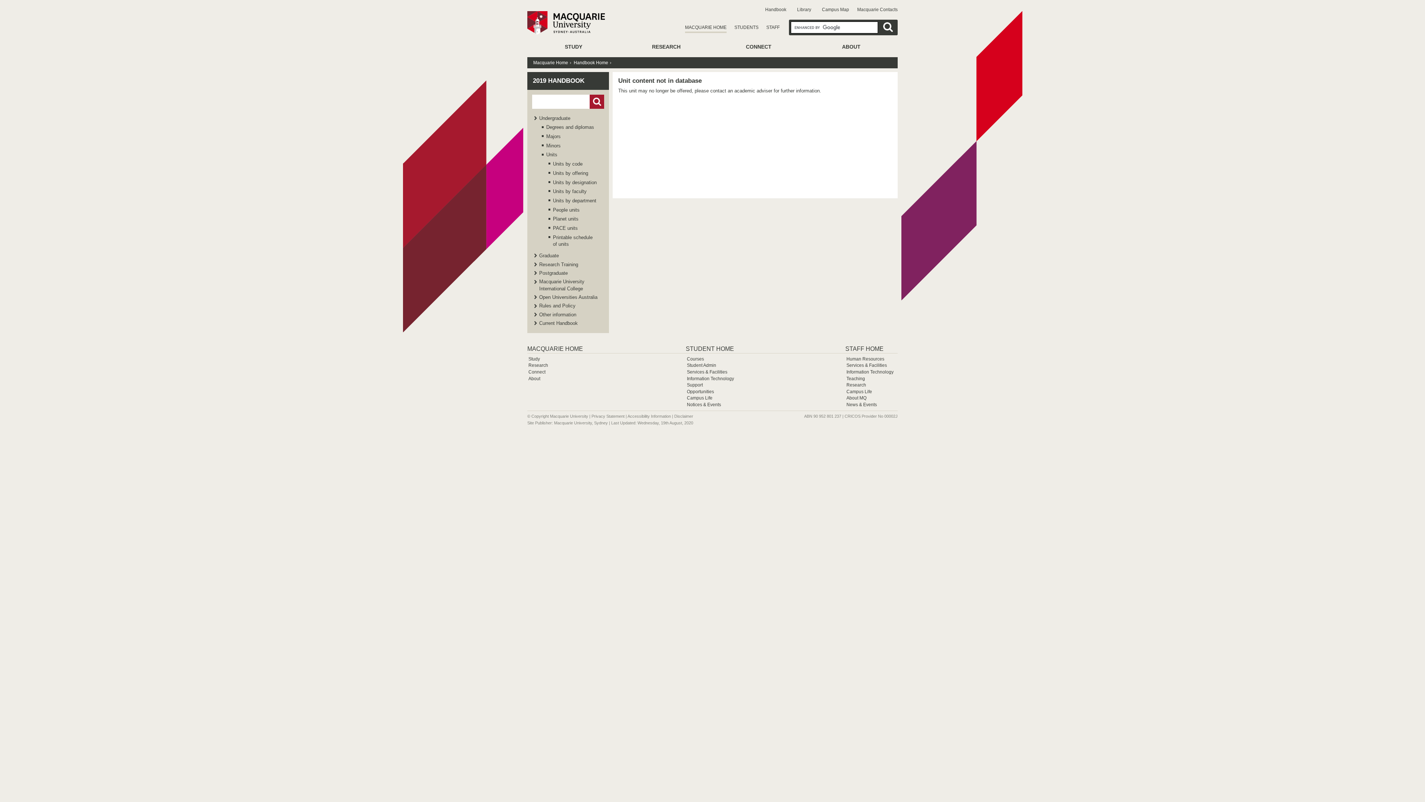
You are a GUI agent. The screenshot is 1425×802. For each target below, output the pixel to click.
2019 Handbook (558, 80)
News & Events (861, 404)
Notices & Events (704, 404)
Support (695, 385)
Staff (773, 27)
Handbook (775, 9)
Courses (695, 359)
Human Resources (865, 359)
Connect (759, 47)
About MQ (856, 398)
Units (551, 154)
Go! (597, 102)
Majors (553, 136)
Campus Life (699, 398)
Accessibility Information (649, 416)
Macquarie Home (706, 27)
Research (666, 47)
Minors (553, 146)
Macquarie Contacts (877, 9)
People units (566, 210)
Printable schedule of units (573, 241)
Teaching (855, 378)
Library (804, 9)
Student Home (710, 349)
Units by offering (570, 173)
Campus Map (835, 9)
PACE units (565, 228)
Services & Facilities (707, 372)
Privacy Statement (608, 416)
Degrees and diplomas (570, 127)
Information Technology (710, 378)
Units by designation (575, 182)
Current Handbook (558, 323)
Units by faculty (570, 191)
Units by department (574, 200)
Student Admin (701, 365)
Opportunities (700, 391)
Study (573, 47)
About (851, 47)
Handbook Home (591, 63)
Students (746, 27)
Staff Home (864, 349)
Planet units (566, 219)
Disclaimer (683, 416)
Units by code (568, 164)
